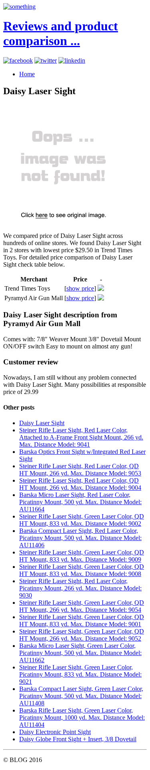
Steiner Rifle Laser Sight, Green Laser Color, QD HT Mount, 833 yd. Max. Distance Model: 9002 (81, 520)
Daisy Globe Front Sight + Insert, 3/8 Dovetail (77, 739)
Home (27, 74)
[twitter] (45, 60)
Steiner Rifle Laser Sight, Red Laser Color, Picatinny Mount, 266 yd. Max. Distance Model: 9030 (80, 588)
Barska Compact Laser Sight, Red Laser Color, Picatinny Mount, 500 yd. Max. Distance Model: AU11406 (80, 537)
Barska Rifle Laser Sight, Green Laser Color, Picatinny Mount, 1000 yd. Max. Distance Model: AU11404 (82, 717)
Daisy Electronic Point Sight (55, 731)
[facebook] (18, 60)
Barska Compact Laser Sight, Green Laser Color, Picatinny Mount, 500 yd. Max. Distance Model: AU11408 (81, 696)
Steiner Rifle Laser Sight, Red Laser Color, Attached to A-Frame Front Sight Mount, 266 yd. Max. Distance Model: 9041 (81, 437)
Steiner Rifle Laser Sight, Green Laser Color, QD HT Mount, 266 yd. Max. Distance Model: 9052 (81, 635)
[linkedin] (71, 60)
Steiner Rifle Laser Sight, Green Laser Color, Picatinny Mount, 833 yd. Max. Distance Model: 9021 (80, 674)
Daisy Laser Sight (41, 423)
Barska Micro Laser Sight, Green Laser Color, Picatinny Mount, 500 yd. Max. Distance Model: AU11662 (80, 652)
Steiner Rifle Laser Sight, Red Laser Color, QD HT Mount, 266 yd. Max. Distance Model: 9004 (80, 484)
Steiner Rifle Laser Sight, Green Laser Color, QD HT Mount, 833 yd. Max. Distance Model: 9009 (81, 556)
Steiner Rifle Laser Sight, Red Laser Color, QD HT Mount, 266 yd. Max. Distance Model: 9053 (80, 470)
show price (80, 288)
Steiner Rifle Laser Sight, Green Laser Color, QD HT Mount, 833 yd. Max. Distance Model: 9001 (81, 620)
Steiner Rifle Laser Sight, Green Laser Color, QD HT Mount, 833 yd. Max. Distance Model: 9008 (81, 570)
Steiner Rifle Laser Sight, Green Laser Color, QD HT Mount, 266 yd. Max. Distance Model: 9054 (81, 606)
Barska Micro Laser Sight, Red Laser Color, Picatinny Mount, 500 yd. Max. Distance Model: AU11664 (80, 502)
